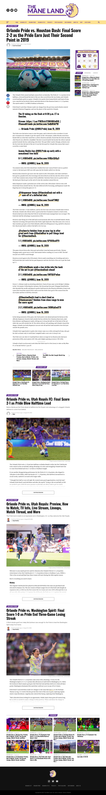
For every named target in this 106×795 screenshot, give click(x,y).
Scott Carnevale (17, 45)
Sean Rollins (16, 520)
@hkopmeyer (25, 192)
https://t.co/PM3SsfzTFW (38, 121)
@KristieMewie (26, 267)
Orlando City (23, 22)
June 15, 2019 (54, 128)
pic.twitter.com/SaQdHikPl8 (46, 124)
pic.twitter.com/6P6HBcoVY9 (46, 240)
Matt (14, 414)
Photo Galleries (58, 22)
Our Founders (68, 22)
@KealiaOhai (40, 233)
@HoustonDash (45, 192)
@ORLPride (41, 151)
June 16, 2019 (42, 163)
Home (17, 22)
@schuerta (24, 230)
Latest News (87, 22)
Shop (81, 22)
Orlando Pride (32, 22)
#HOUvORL (55, 121)
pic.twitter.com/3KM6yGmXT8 (47, 307)
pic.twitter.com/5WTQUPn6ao (46, 274)
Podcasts (49, 22)
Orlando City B (41, 22)
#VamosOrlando (25, 124)
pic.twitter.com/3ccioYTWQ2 (46, 200)
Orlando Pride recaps (28, 349)
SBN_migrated (39, 349)
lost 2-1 (51, 690)
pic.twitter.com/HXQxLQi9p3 (46, 158)
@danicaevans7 (25, 300)
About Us (75, 22)
